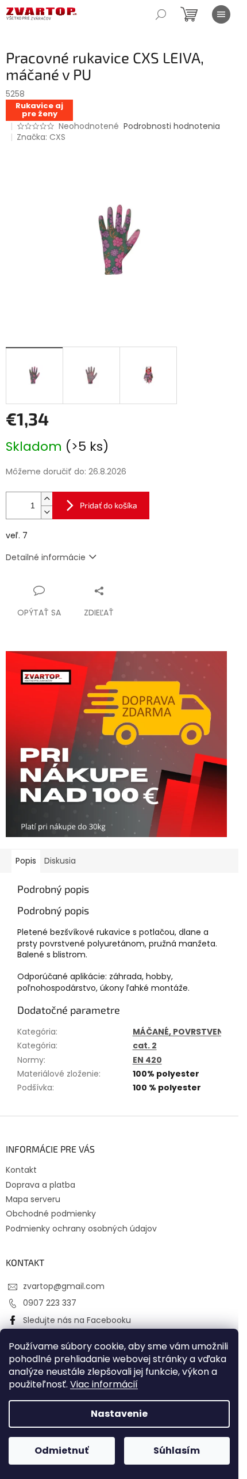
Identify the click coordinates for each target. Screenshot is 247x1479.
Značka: (41, 137)
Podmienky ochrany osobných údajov (81, 1228)
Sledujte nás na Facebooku (77, 1320)
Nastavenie (119, 1413)
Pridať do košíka (108, 505)
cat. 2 (145, 1045)
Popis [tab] (26, 860)
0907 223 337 (49, 1303)
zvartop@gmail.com (64, 1286)
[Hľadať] (160, 14)
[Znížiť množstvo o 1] (46, 512)
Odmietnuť (61, 1450)
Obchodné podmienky (51, 1213)
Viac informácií (104, 1384)
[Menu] (221, 14)
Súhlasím (176, 1450)
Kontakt (21, 1170)
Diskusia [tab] (60, 860)
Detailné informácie (46, 557)
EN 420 (147, 1060)
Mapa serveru (33, 1199)
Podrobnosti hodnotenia (172, 126)
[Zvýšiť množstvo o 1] (46, 498)
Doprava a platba (40, 1185)
